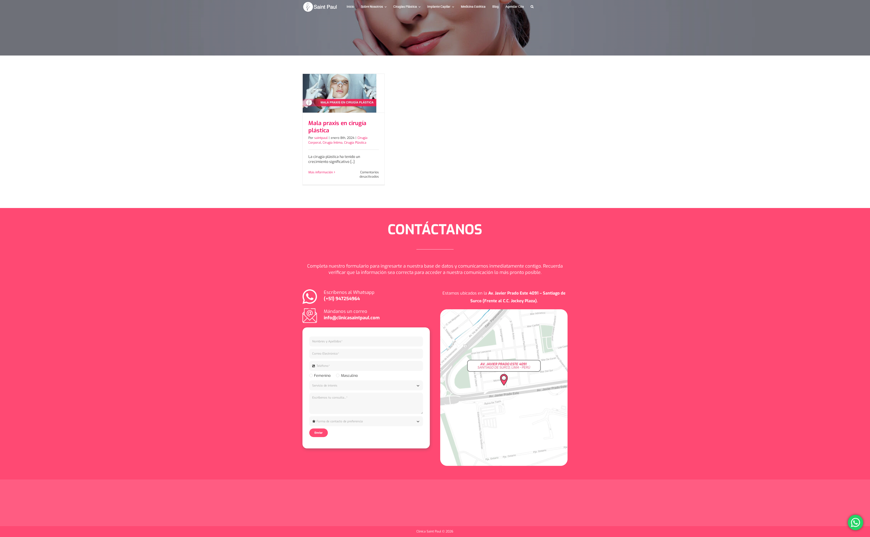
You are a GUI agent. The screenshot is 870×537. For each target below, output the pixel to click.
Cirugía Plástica (355, 142)
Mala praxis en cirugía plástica (337, 126)
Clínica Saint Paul (429, 531)
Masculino (349, 375)
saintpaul (321, 138)
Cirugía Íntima (333, 142)
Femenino (322, 375)
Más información (320, 172)
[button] (532, 6)
